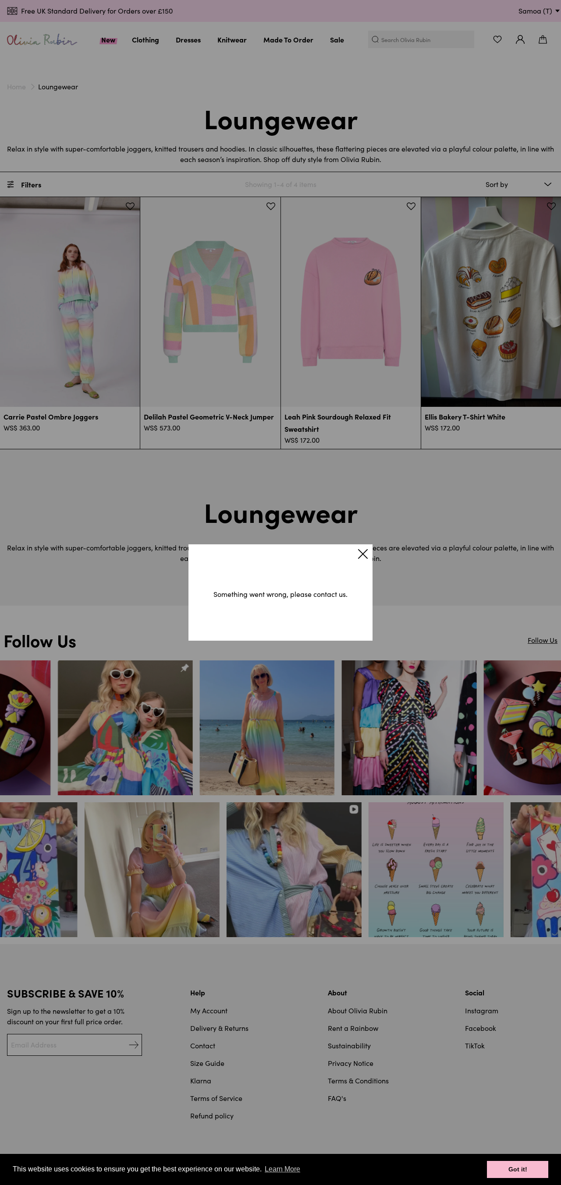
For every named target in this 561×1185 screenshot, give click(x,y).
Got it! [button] (517, 1169)
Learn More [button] (282, 1169)
